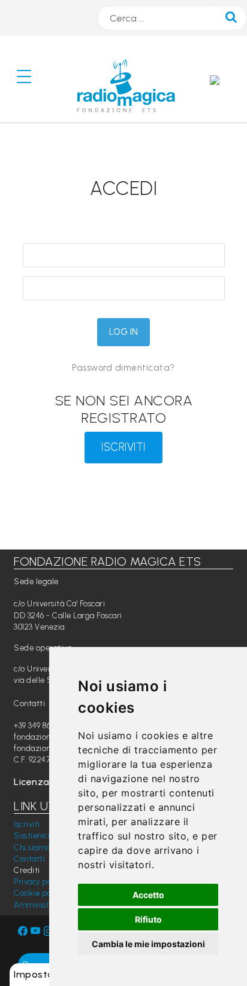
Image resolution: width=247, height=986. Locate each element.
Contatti (29, 858)
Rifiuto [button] (148, 919)
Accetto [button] (148, 895)
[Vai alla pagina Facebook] (23, 931)
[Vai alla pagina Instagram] (49, 931)
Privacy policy (39, 881)
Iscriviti (27, 824)
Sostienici (32, 835)
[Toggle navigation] (29, 79)
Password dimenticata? (123, 367)
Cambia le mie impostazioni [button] (148, 944)
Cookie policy (39, 893)
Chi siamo (32, 847)
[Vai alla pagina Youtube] (37, 931)
